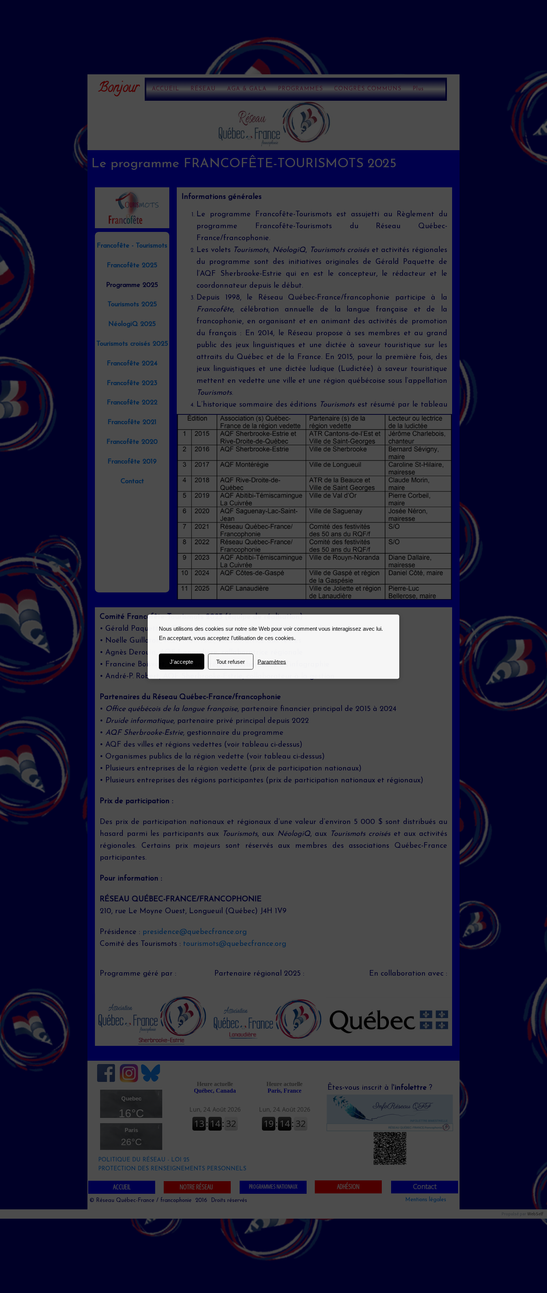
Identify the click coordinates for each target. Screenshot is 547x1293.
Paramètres (271, 661)
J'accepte (181, 661)
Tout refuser (230, 661)
